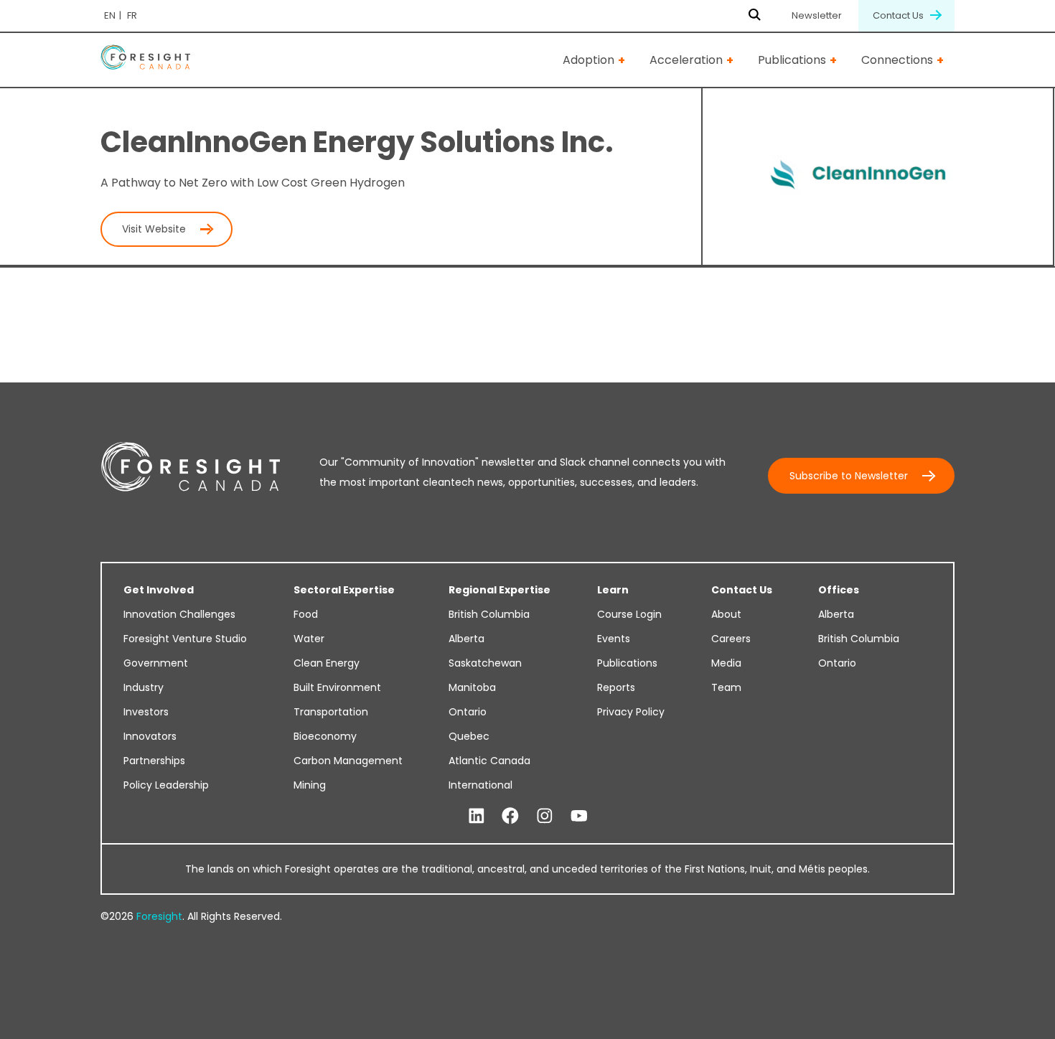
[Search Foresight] (754, 16)
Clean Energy (327, 663)
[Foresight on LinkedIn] (476, 816)
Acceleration (686, 60)
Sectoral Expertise (344, 590)
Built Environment (337, 687)
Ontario (468, 712)
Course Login (629, 614)
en (110, 15)
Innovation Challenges (179, 614)
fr (132, 15)
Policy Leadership (166, 785)
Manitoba (472, 687)
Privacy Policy (631, 712)
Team (726, 687)
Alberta (466, 638)
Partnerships (154, 760)
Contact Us (899, 15)
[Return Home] (145, 60)
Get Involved (158, 590)
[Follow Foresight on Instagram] (545, 816)
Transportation (331, 712)
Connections (897, 60)
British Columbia (489, 614)
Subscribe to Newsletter (848, 476)
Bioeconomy (325, 736)
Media (726, 663)
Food (306, 614)
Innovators (150, 736)
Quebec (469, 736)
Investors (146, 712)
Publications (792, 60)
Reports (616, 687)
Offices (838, 590)
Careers (731, 638)
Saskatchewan (485, 663)
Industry (143, 687)
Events (613, 638)
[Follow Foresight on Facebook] (510, 816)
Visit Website (154, 229)
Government (155, 663)
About (726, 614)
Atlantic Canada (489, 760)
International (480, 785)
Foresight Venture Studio (185, 638)
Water (309, 638)
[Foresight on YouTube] (579, 816)
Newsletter (817, 15)
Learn (613, 590)
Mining (310, 785)
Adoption (588, 60)
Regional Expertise (499, 590)
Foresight (159, 916)
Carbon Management (348, 760)
